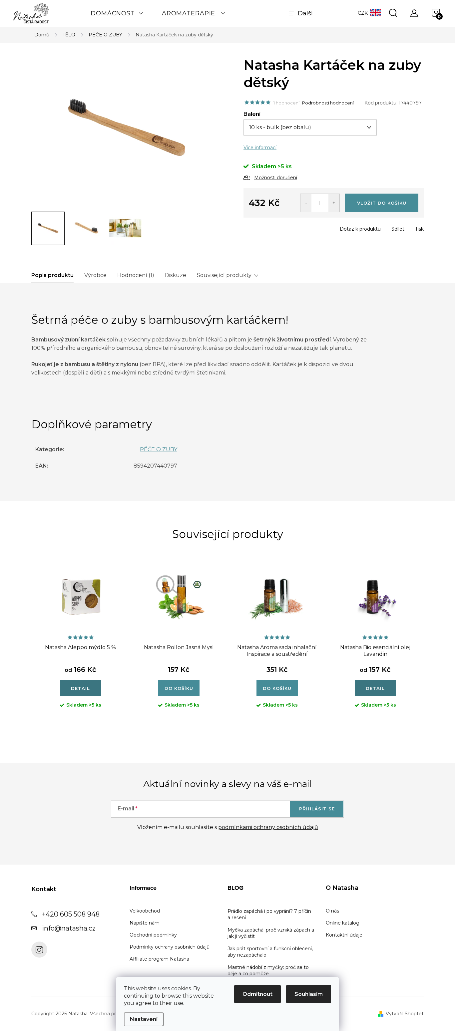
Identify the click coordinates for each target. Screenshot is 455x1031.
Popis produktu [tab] (52, 275)
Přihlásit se (317, 808)
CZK (363, 13)
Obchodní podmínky (153, 935)
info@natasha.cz (69, 928)
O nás (332, 911)
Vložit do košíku (381, 203)
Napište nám (145, 923)
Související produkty (224, 275)
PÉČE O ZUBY (158, 449)
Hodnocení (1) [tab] (135, 275)
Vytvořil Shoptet (405, 1014)
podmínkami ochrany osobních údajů (268, 827)
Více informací (259, 148)
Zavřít (281, 227)
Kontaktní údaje (344, 935)
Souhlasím (308, 994)
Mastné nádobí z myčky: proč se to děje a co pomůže (268, 970)
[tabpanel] (80, 643)
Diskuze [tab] (175, 275)
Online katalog (342, 923)
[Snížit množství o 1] (305, 203)
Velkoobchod (145, 911)
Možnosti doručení (275, 178)
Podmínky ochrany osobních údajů (170, 947)
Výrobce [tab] (95, 275)
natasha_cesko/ (39, 950)
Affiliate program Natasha (159, 959)
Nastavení (144, 1019)
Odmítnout (257, 994)
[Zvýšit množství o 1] (333, 203)
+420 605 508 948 (71, 914)
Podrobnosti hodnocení (328, 102)
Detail (80, 688)
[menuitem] (117, 13)
